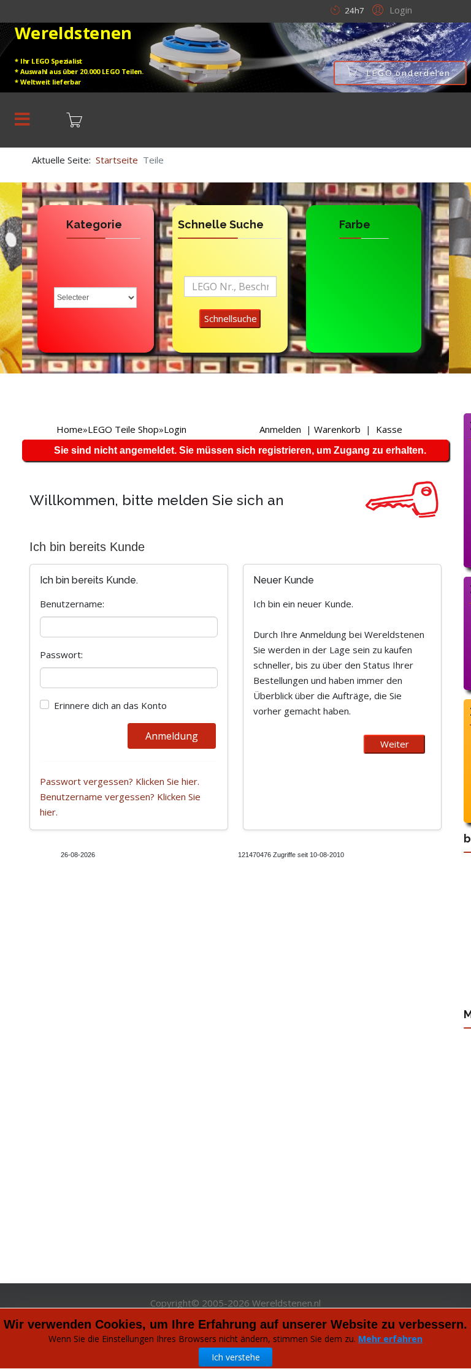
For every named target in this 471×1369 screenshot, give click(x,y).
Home (69, 429)
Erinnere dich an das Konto (110, 705)
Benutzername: (72, 604)
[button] (390, 9)
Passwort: (61, 654)
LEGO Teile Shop (123, 429)
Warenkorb (337, 429)
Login (175, 429)
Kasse (389, 429)
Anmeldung (171, 736)
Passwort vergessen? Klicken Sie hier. (119, 781)
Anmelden (280, 429)
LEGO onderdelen (409, 73)
